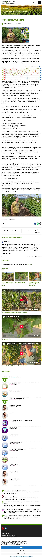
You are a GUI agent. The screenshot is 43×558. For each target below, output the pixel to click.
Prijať (21, 547)
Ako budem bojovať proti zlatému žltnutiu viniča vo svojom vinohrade (24, 509)
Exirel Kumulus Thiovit (14, 471)
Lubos (12, 428)
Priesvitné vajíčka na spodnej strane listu (17, 449)
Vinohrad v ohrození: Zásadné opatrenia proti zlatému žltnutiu (26, 515)
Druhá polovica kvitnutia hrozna (11, 230)
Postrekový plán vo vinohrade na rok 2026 (22, 490)
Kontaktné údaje (5, 531)
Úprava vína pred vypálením (15, 435)
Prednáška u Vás (5, 533)
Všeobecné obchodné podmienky (9, 535)
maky (12, 421)
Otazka (12, 406)
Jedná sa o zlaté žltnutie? (14, 383)
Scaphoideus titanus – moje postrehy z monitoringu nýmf (21, 420)
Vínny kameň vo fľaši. (14, 464)
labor (12, 384)
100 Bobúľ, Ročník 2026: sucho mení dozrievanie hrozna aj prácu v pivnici (8, 284)
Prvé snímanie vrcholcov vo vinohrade (33, 231)
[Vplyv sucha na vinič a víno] (21, 276)
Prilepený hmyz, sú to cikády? (15, 405)
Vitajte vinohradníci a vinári (8, 3)
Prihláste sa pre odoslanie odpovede (34, 256)
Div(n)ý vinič (12, 413)
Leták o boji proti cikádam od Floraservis (17, 398)
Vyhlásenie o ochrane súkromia (27, 556)
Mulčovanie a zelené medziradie (16, 442)
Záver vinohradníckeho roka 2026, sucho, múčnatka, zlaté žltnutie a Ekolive (34, 284)
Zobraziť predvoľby (21, 553)
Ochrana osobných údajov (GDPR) (9, 537)
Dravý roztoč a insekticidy (15, 479)
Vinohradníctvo (11, 219)
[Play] (21, 205)
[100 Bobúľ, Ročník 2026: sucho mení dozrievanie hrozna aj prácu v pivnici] (8, 276)
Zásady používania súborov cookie (15, 556)
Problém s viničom (13, 427)
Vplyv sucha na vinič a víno (20, 282)
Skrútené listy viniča (13, 457)
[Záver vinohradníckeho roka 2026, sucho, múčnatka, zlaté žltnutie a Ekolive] (35, 276)
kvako (12, 457)
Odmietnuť (21, 550)
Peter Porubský (13, 377)
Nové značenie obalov (14, 376)
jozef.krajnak (13, 391)
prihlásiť (30, 264)
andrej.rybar (13, 435)
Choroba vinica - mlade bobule (16, 390)
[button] (41, 539)
